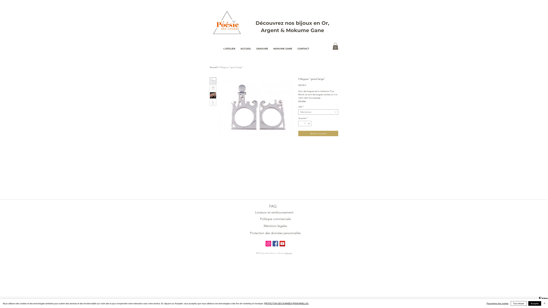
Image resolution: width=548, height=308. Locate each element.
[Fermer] (544, 303)
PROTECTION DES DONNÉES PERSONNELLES (286, 303)
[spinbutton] (304, 123)
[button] (335, 46)
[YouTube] (282, 243)
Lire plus (302, 101)
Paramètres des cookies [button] (497, 303)
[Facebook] (275, 243)
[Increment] (309, 123)
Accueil (213, 67)
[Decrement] (300, 123)
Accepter (535, 303)
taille (301, 106)
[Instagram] (268, 243)
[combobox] (318, 112)
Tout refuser (518, 303)
